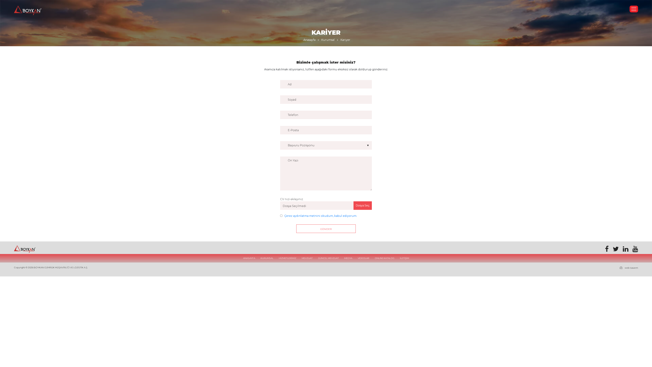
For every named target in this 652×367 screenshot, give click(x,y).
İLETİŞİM (404, 258)
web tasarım (631, 267)
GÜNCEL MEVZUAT (328, 258)
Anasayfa (309, 39)
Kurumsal (328, 39)
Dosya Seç (363, 205)
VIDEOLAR (363, 258)
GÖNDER (326, 229)
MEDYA (348, 258)
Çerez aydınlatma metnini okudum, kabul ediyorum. (320, 215)
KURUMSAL (267, 258)
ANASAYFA (249, 258)
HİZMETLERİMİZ (287, 258)
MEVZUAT (307, 258)
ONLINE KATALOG (384, 258)
